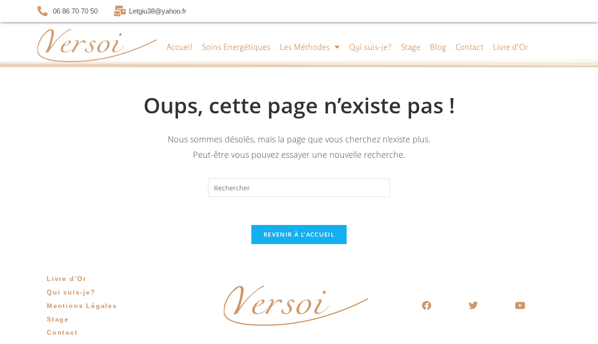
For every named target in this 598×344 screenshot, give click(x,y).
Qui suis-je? (370, 47)
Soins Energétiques (236, 47)
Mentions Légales (82, 305)
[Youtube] (520, 305)
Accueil (179, 47)
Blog (438, 47)
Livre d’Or (510, 47)
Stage (410, 47)
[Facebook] (426, 305)
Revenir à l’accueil (299, 234)
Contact (470, 47)
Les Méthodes (305, 47)
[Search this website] (299, 187)
